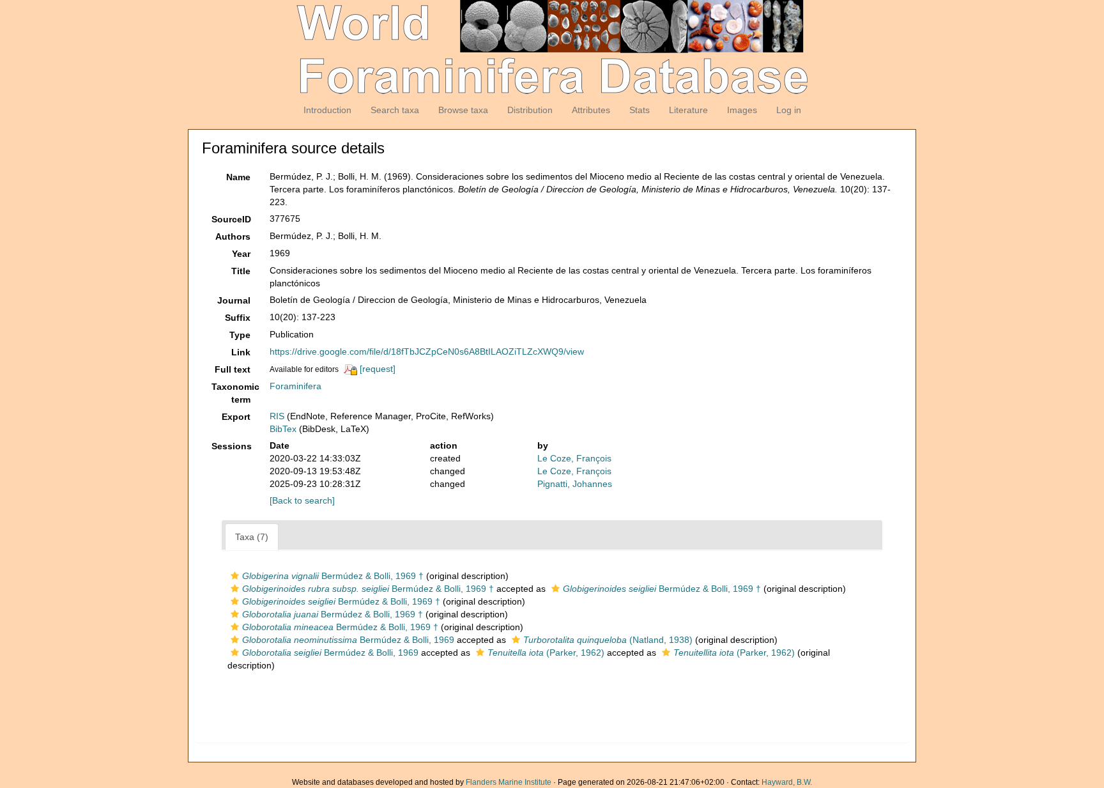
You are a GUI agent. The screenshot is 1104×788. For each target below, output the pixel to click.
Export (236, 417)
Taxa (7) (251, 537)
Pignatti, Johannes (574, 484)
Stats (639, 110)
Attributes (591, 110)
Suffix (237, 318)
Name (238, 177)
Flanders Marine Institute (508, 782)
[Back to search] (302, 500)
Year (241, 254)
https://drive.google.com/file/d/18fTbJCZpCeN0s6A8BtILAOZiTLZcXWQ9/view (427, 351)
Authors (232, 236)
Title (240, 271)
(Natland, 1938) (608, 640)
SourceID (231, 219)
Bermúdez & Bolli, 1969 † (333, 576)
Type (239, 335)
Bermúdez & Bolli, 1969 (348, 640)
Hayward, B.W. (787, 782)
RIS (277, 416)
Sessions (231, 446)
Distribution (530, 110)
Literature (688, 110)
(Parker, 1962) (545, 652)
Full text (232, 369)
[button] (234, 575)
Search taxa (395, 110)
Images (742, 110)
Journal (233, 300)
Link (240, 352)
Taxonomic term (235, 393)
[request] (377, 369)
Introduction (327, 110)
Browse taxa (463, 110)
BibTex (283, 429)
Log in (788, 110)
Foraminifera (295, 386)
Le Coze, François (574, 458)
